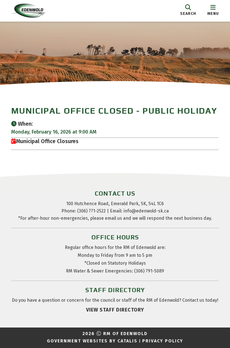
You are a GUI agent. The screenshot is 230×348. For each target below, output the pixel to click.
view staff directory (115, 310)
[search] (188, 10)
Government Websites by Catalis (92, 341)
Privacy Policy (162, 341)
